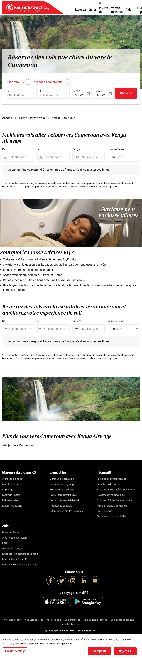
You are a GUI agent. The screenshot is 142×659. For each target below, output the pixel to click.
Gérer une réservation (62, 478)
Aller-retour (14, 82)
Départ (76, 91)
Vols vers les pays (13, 619)
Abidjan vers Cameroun (17, 445)
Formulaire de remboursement (19, 564)
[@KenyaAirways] (61, 580)
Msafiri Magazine (12, 505)
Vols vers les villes (34, 619)
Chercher (126, 93)
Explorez (80, 9)
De (8, 91)
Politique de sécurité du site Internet (116, 489)
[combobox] (20, 157)
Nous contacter (11, 532)
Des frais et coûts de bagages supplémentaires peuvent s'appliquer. (35, 186)
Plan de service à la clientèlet (112, 505)
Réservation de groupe (62, 484)
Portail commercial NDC (63, 494)
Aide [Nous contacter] (14, 537)
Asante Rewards (117, 10)
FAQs (5, 542)
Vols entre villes (72, 619)
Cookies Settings (15, 651)
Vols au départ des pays (122, 619)
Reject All (125, 651)
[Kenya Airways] (50, 580)
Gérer (92, 9)
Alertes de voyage (12, 548)
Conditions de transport (110, 484)
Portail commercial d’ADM (64, 500)
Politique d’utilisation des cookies (115, 500)
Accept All (99, 651)
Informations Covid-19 (15, 559)
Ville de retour (49, 95)
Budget (76, 149)
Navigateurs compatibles (111, 494)
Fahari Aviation (10, 500)
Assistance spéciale (61, 505)
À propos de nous (103, 9)
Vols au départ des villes (95, 619)
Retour (98, 91)
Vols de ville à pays (71, 624)
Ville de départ (16, 95)
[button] (48, 82)
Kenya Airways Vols (32, 118)
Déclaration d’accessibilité (111, 516)
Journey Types (116, 149)
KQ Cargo (7, 489)
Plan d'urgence (105, 510)
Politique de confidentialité (111, 478)
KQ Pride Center (11, 494)
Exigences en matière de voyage (20, 553)
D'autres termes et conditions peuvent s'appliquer (93, 186)
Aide (128, 9)
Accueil (7, 118)
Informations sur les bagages (66, 510)
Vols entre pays (53, 619)
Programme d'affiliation (63, 489)
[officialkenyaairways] (72, 580)
